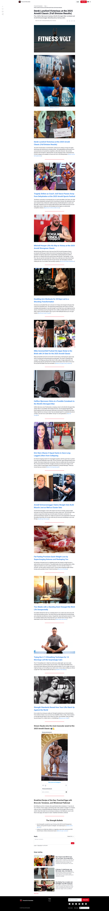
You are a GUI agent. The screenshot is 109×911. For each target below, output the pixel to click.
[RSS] (86, 904)
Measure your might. (64, 718)
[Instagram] (82, 904)
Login (78, 1)
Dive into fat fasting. (62, 569)
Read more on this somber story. (52, 207)
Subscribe (83, 1)
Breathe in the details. (61, 669)
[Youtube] (72, 904)
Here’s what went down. (61, 619)
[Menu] (88, 2)
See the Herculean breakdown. (67, 261)
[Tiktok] (76, 904)
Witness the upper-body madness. (63, 363)
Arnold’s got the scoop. (43, 519)
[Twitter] (69, 904)
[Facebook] (79, 904)
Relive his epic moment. (62, 830)
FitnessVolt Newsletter (38, 6)
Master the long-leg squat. (52, 467)
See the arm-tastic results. (44, 313)
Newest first (69, 836)
